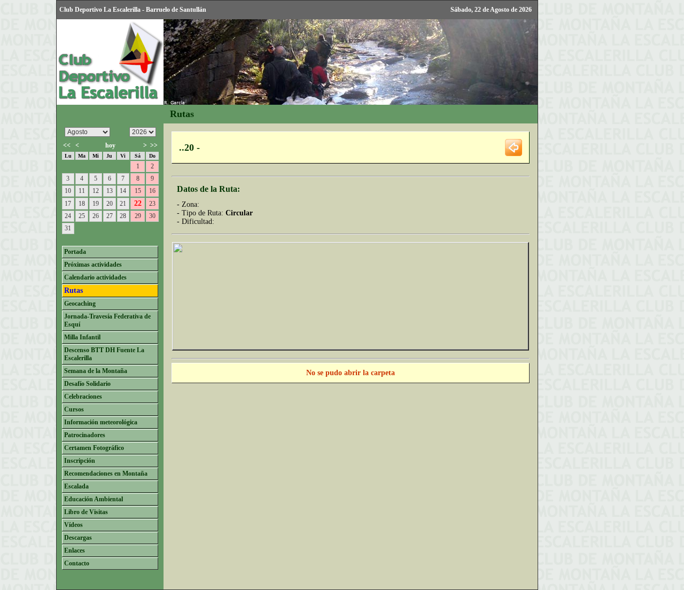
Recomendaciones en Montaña (105, 473)
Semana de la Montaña (95, 371)
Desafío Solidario (87, 383)
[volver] (513, 147)
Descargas (78, 537)
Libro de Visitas (86, 512)
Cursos (74, 409)
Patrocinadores (84, 435)
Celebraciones (83, 396)
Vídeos (73, 525)
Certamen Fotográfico (94, 448)
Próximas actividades (93, 264)
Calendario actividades (95, 277)
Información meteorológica (100, 422)
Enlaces (74, 550)
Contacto (76, 563)
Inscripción (79, 460)
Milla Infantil (82, 337)
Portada (75, 251)
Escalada (76, 486)
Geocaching (80, 303)
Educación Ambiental (93, 499)
